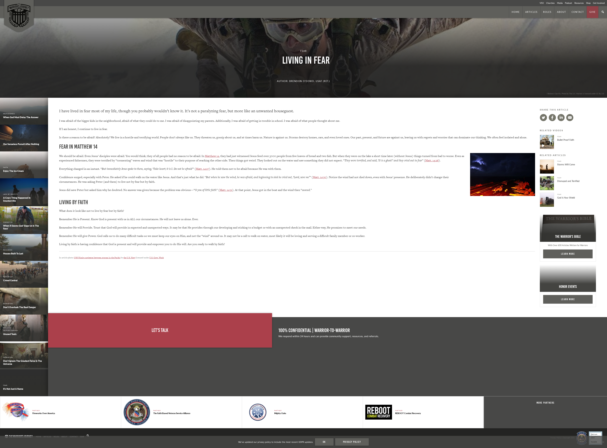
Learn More (568, 253)
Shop (588, 3)
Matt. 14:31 (226, 190)
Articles (531, 11)
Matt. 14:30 (319, 177)
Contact (578, 11)
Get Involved (599, 3)
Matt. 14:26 (432, 160)
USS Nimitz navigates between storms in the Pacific (97, 257)
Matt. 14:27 (202, 169)
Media (560, 3)
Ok (324, 441)
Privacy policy (352, 441)
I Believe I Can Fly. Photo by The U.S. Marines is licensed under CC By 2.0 (575, 93)
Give (592, 11)
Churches (550, 3)
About (561, 11)
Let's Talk (160, 330)
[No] (603, 442)
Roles (547, 11)
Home (516, 11)
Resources (579, 3)
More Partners (545, 402)
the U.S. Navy (129, 257)
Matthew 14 (212, 156)
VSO (542, 3)
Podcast (568, 3)
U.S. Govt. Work (156, 257)
